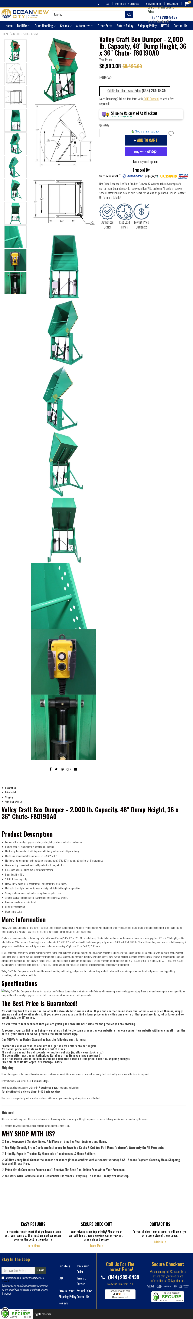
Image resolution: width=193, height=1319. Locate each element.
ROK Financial (151, 98)
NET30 (165, 25)
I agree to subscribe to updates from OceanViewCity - (23, 1279)
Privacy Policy (66, 1290)
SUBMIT (40, 1270)
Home (9, 25)
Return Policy (125, 25)
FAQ (107, 3)
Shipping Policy (147, 25)
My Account (172, 3)
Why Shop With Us (13, 801)
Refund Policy (84, 1290)
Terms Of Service (8, 1281)
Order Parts (105, 25)
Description (10, 788)
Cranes (65, 25)
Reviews (63, 1303)
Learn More (33, 1245)
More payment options (145, 161)
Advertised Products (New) (24, 34)
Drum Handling (44, 25)
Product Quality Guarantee (127, 3)
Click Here (160, 1242)
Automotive (83, 25)
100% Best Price (153, 3)
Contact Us (180, 25)
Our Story (64, 1266)
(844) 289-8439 (164, 17)
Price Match (10, 792)
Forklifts (22, 25)
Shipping (9, 797)
